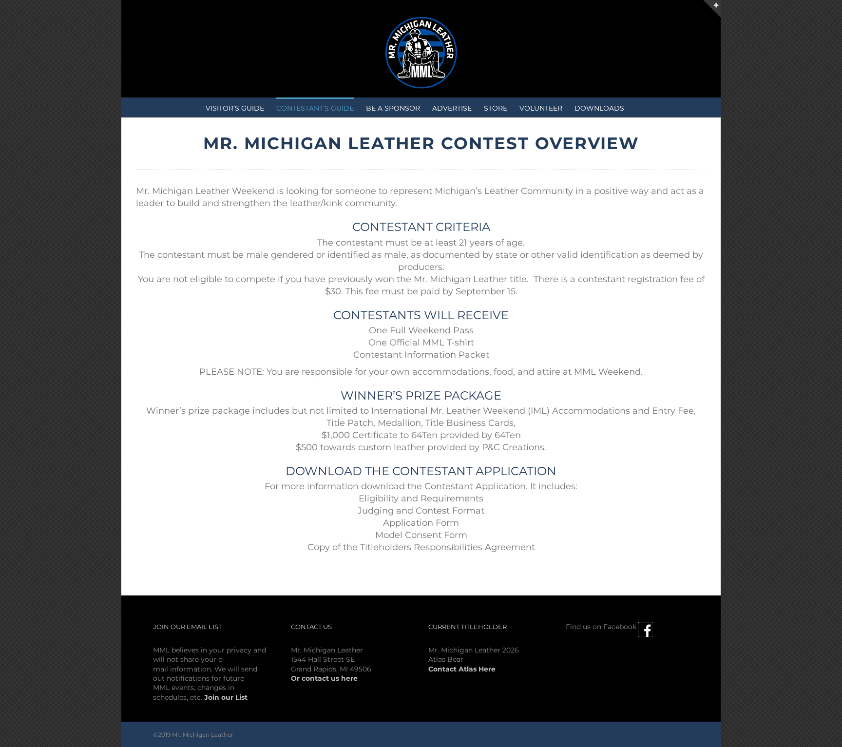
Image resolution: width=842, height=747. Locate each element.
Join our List (226, 697)
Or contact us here (324, 678)
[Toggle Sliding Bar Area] (712, 9)
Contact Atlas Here (462, 669)
